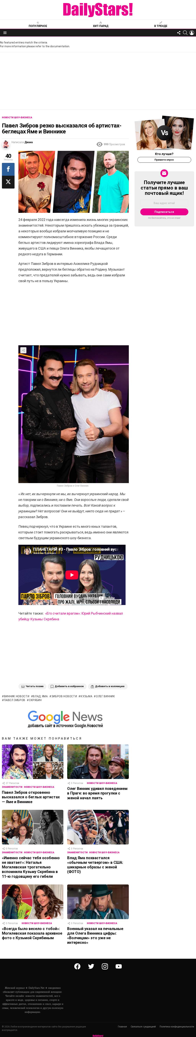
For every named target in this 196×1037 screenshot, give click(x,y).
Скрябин (35, 700)
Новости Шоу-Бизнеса (39, 787)
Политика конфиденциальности (177, 1026)
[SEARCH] (185, 33)
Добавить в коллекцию (110, 686)
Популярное (38, 26)
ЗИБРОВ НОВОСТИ (64, 696)
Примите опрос (164, 159)
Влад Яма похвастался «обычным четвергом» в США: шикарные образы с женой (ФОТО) (95, 865)
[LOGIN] (191, 33)
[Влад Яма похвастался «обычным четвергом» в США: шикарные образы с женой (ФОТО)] (98, 827)
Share (23, 156)
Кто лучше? (164, 154)
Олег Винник (105, 696)
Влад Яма (40, 696)
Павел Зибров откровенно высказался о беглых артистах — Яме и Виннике (31, 797)
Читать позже (34, 686)
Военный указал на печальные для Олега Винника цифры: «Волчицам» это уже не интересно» (95, 935)
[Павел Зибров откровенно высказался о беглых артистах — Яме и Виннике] (32, 761)
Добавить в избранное (69, 686)
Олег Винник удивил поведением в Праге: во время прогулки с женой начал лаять (97, 793)
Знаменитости (12, 787)
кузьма (86, 696)
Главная (122, 1026)
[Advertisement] (98, 81)
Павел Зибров (14, 700)
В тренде (160, 26)
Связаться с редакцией (143, 1026)
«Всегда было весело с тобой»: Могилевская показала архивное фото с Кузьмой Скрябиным (32, 933)
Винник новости (16, 696)
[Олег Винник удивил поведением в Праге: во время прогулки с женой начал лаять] (98, 761)
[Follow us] (178, 33)
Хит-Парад (100, 26)
